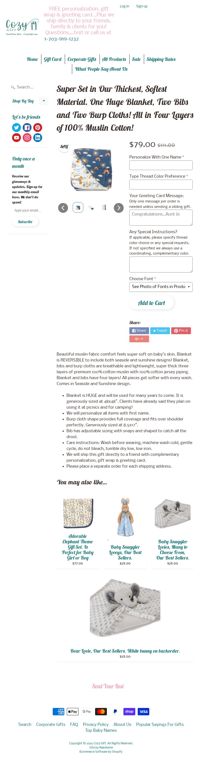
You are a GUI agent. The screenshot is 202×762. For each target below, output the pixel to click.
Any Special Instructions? (153, 232)
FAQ (74, 724)
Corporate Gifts (81, 59)
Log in (124, 6)
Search (24, 724)
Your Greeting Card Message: (156, 196)
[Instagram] (27, 137)
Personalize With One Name (155, 157)
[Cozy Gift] (22, 27)
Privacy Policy (96, 724)
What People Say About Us (101, 69)
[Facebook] (27, 127)
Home (32, 59)
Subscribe (25, 221)
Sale (136, 59)
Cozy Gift (100, 743)
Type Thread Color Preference (157, 176)
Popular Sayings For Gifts (160, 724)
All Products (114, 59)
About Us (122, 724)
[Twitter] (16, 127)
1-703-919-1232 (61, 39)
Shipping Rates (161, 59)
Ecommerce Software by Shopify (101, 751)
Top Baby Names (101, 730)
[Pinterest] (37, 127)
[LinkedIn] (37, 137)
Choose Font (141, 279)
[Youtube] (16, 137)
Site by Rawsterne (101, 747)
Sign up (142, 6)
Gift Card (53, 59)
